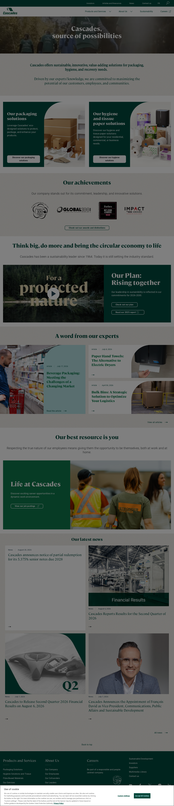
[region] (87, 795)
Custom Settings (124, 796)
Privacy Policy (59, 803)
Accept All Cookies (142, 796)
